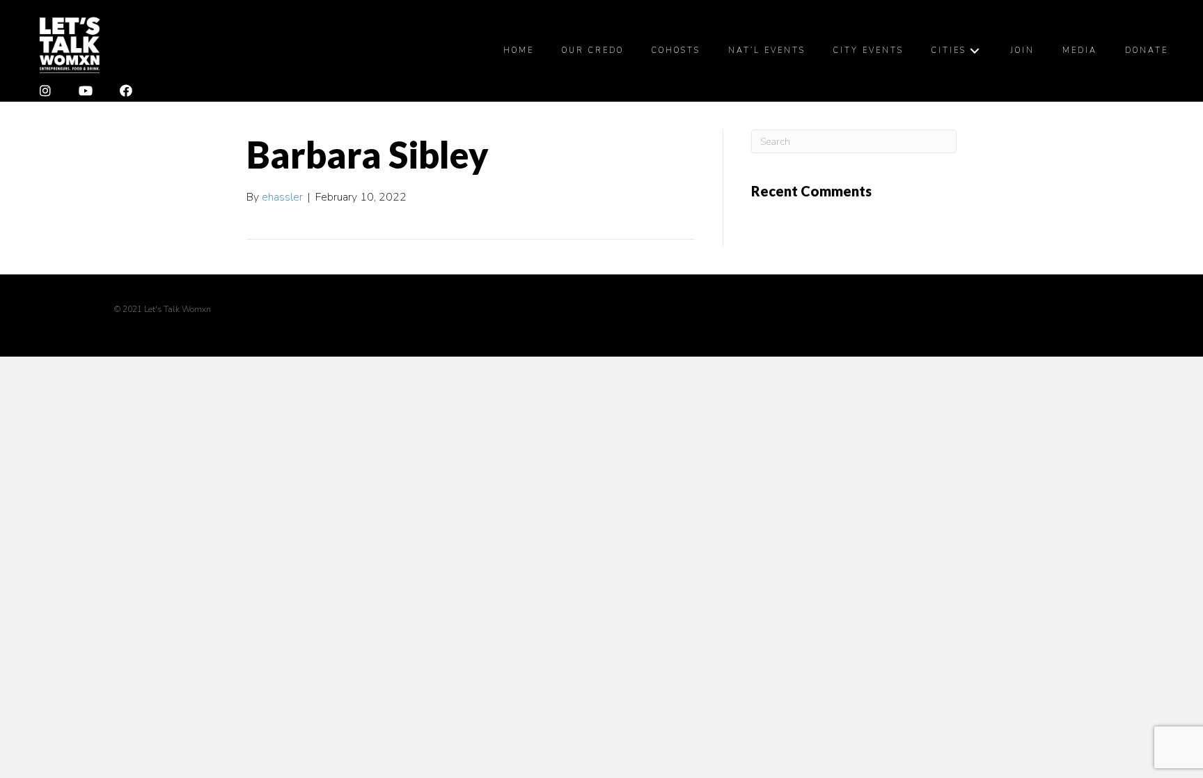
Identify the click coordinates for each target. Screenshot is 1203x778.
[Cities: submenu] (974, 50)
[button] (45, 91)
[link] (518, 51)
